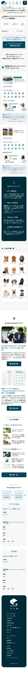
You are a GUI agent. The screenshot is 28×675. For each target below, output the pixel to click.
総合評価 (6, 90)
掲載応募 (9, 640)
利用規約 (9, 655)
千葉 (4, 529)
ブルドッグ (5, 514)
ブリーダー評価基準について (14, 627)
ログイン (9, 638)
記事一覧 (9, 630)
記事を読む (15, 364)
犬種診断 (9, 620)
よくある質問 (10, 650)
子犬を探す (9, 618)
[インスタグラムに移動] (11, 609)
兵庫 (13, 541)
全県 (4, 541)
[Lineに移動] (17, 609)
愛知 (4, 535)
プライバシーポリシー (12, 657)
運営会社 (9, 648)
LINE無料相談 (10, 623)
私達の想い (9, 625)
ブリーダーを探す (11, 616)
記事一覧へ (15, 475)
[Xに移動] (14, 609)
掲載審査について (11, 643)
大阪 (8, 541)
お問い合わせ (10, 653)
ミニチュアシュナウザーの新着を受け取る (15, 45)
